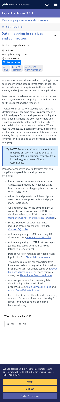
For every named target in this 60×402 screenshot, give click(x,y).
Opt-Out (30, 388)
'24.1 (5, 69)
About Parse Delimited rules (23, 290)
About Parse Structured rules (36, 275)
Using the (31, 217)
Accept (30, 381)
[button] (30, 27)
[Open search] (47, 4)
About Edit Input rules (38, 257)
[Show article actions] (55, 36)
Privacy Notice (14, 372)
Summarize (13, 62)
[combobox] (23, 45)
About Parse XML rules (38, 237)
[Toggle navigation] (56, 4)
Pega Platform (16, 68)
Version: (6, 45)
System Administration (33, 68)
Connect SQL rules (18, 229)
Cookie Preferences (30, 396)
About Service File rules (38, 286)
